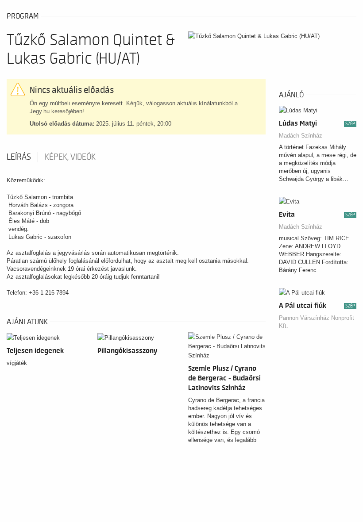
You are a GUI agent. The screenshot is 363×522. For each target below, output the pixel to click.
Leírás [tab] (19, 157)
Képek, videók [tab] (70, 157)
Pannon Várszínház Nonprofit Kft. (316, 322)
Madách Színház (300, 135)
